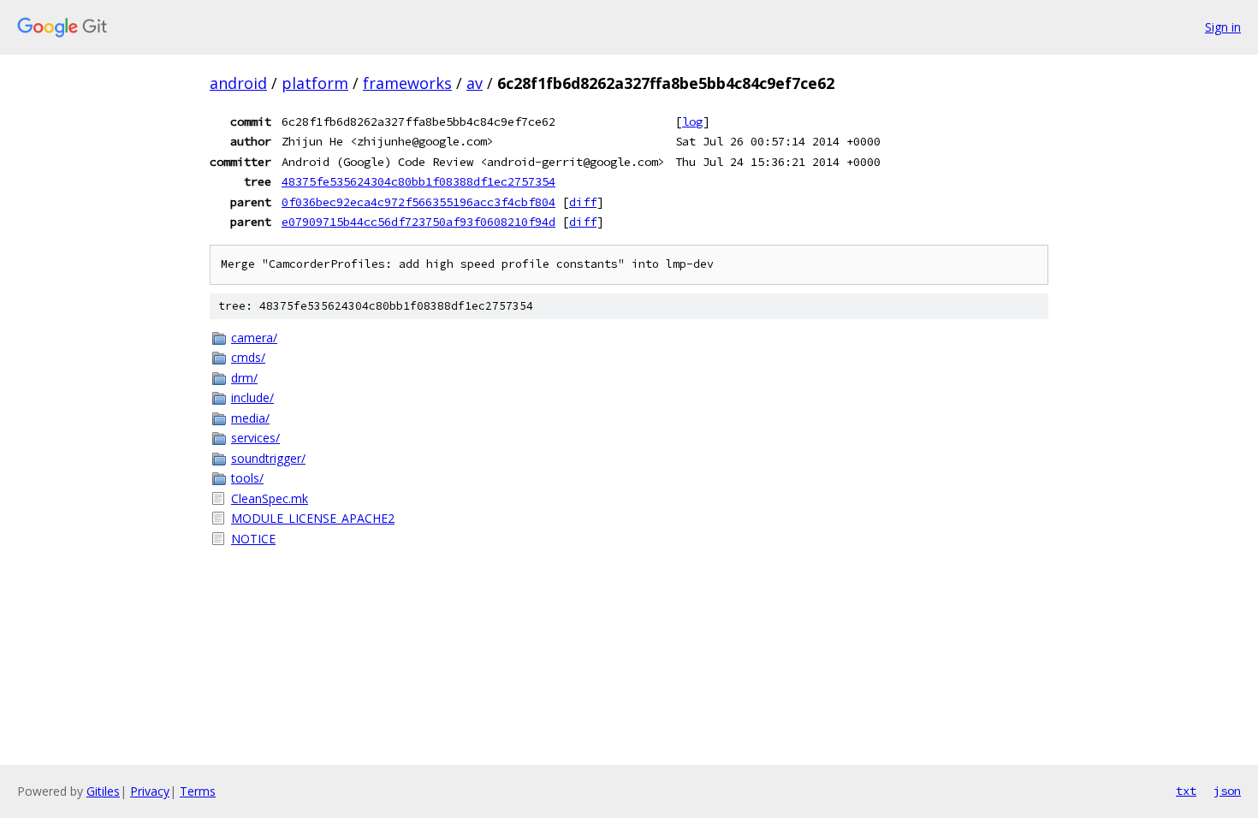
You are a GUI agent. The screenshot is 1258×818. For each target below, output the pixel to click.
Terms (198, 791)
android (238, 83)
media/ (250, 418)
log (692, 121)
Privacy (149, 791)
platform (315, 83)
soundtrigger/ (268, 458)
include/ (252, 397)
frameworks (407, 83)
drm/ (244, 378)
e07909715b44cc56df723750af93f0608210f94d (418, 221)
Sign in (1223, 27)
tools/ (247, 478)
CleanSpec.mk (269, 498)
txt (1186, 790)
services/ (255, 438)
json (1227, 790)
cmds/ (248, 357)
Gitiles (103, 791)
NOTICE (253, 539)
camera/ (254, 337)
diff (582, 202)
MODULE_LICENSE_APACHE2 (313, 518)
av (474, 83)
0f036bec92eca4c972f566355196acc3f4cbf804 (418, 202)
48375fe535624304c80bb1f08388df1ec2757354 (418, 181)
